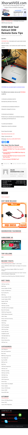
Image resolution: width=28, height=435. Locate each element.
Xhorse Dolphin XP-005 (6, 297)
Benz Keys (3, 353)
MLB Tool (14, 163)
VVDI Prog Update (5, 325)
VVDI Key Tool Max (5, 305)
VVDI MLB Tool (8, 21)
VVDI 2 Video (4, 316)
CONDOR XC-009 (5, 333)
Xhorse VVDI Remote (5, 388)
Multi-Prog (3, 286)
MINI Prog (3, 294)
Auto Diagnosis (4, 349)
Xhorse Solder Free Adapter (7, 383)
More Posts (13, 174)
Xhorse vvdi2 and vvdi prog (7, 318)
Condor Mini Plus (4, 331)
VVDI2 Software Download (6, 314)
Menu (14, 18)
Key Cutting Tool (4, 357)
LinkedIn (20, 176)
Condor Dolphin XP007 (6, 299)
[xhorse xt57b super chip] (14, 12)
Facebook (13, 176)
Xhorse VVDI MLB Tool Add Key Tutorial (13, 147)
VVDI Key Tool (4, 342)
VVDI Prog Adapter (5, 327)
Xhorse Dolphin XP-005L (6, 288)
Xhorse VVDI (4, 402)
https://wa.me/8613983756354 (14, 138)
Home (2, 21)
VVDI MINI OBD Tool (5, 335)
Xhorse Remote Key (5, 340)
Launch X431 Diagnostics (6, 404)
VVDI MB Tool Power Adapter (7, 307)
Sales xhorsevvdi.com (17, 35)
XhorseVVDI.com (14, 3)
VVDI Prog (3, 322)
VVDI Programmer (5, 379)
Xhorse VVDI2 (4, 390)
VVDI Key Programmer (6, 366)
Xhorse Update (4, 385)
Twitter (21, 174)
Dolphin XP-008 (4, 301)
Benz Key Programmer (6, 351)
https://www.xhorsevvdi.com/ (7, 133)
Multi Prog (3, 364)
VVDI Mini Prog (4, 375)
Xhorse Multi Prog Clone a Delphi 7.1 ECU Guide (11, 263)
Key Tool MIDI (4, 359)
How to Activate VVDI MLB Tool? (11, 159)
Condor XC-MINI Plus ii (6, 290)
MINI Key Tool (4, 337)
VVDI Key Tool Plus (5, 284)
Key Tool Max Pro (5, 292)
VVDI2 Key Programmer (6, 312)
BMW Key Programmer (6, 355)
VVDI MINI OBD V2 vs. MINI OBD (21, 182)
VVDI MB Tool (4, 303)
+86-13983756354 (10, 418)
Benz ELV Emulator (5, 309)
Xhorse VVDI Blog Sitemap (6, 400)
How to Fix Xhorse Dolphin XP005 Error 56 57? (7, 183)
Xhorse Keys (4, 381)
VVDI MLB (19, 163)
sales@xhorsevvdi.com (13, 414)
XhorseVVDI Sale (5, 392)
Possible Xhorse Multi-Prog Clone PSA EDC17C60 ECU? (13, 276)
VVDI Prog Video (4, 329)
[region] (14, 12)
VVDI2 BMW (4, 320)
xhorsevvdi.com (14, 421)
